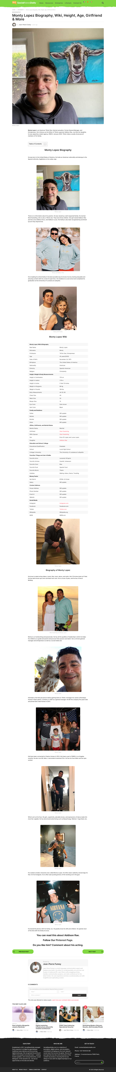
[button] (103, 3)
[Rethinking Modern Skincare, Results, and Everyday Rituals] (93, 1014)
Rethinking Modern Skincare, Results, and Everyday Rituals (93, 1026)
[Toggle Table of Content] (44, 144)
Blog (60, 1023)
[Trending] (38, 1007)
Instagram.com (64, 503)
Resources (49, 3)
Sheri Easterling (64, 431)
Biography (16, 12)
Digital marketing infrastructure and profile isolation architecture (44, 1027)
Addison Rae (63, 440)
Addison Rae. (71, 935)
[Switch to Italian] (91, 1)
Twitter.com (63, 509)
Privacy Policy (23, 1069)
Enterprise (59, 3)
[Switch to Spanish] (87, 1)
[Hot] (62, 1007)
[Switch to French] (84, 1)
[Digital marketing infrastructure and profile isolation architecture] (46, 1014)
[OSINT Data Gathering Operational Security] (69, 1014)
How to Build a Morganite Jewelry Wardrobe (20, 1026)
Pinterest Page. (64, 940)
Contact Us (77, 3)
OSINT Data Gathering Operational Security (66, 1026)
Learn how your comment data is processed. (65, 1000)
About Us (15, 1069)
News (41, 3)
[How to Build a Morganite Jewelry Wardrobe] (22, 1014)
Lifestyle (68, 3)
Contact (44, 1069)
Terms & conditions (34, 1069)
